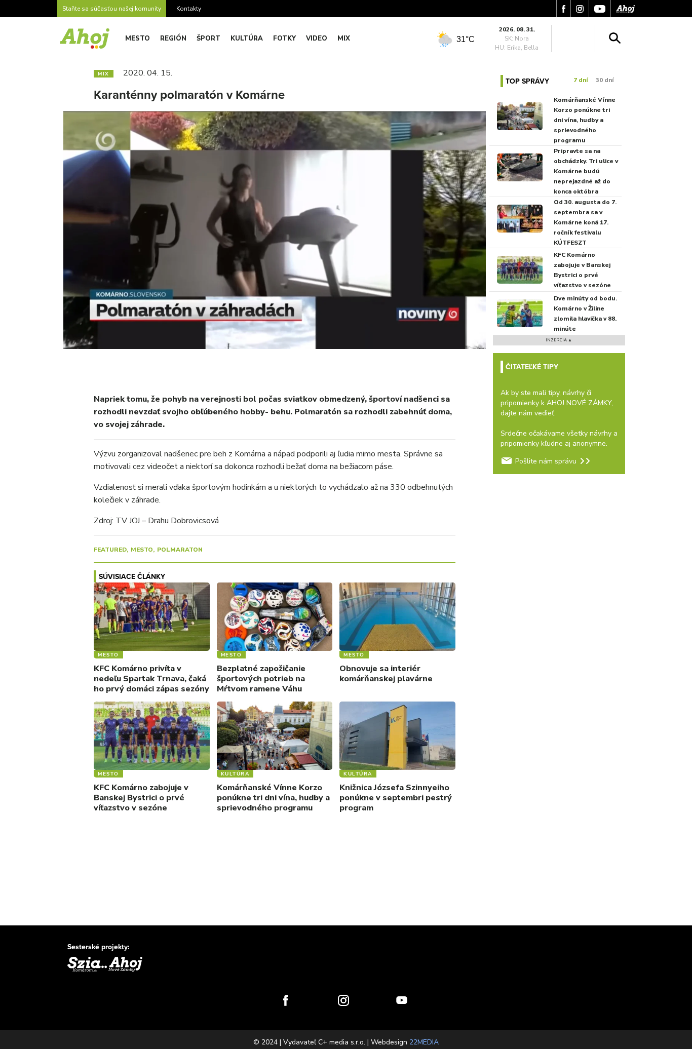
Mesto (137, 38)
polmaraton (180, 550)
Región (173, 38)
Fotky (284, 38)
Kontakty (188, 9)
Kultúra (246, 38)
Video (316, 38)
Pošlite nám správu (545, 461)
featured (110, 550)
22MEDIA (424, 1042)
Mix (343, 38)
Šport (208, 38)
